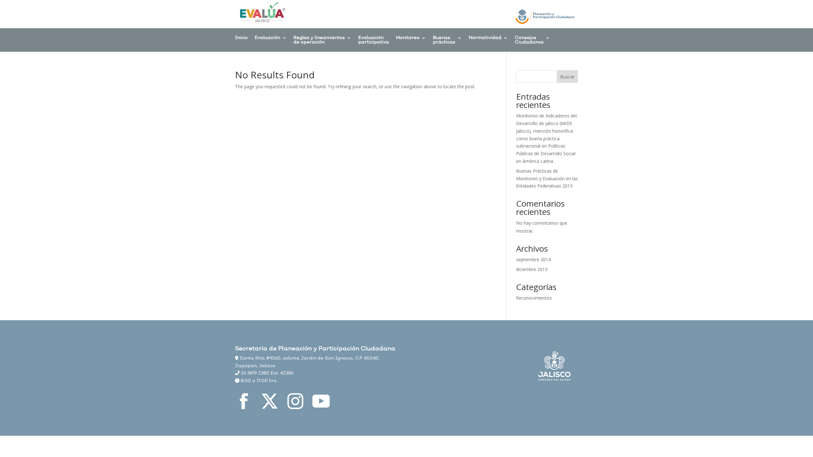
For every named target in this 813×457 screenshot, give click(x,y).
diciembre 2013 (532, 269)
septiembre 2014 (533, 259)
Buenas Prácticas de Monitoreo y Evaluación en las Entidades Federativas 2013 (547, 178)
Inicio (241, 38)
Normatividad (485, 38)
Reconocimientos (534, 298)
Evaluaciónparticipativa (373, 40)
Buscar (567, 77)
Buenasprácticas (444, 40)
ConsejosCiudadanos (529, 40)
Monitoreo (408, 38)
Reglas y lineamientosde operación (319, 40)
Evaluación (267, 38)
